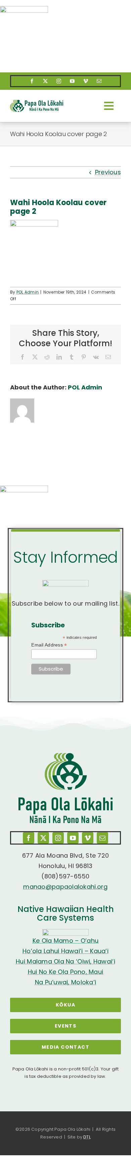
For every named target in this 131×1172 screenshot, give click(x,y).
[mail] (99, 81)
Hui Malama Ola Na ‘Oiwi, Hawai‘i (65, 961)
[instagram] (59, 81)
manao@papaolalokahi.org (65, 886)
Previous (108, 172)
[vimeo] (86, 81)
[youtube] (72, 81)
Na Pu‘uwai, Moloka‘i (65, 982)
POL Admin (27, 292)
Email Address (49, 645)
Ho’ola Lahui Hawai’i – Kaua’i (65, 951)
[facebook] (32, 81)
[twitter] (45, 81)
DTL (87, 1137)
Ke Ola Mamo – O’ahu (65, 940)
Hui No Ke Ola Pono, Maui (65, 972)
